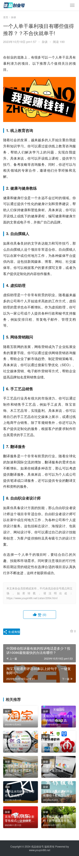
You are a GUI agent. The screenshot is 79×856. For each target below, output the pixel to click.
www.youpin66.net (39, 850)
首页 (5, 17)
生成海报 (13, 632)
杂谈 (45, 42)
